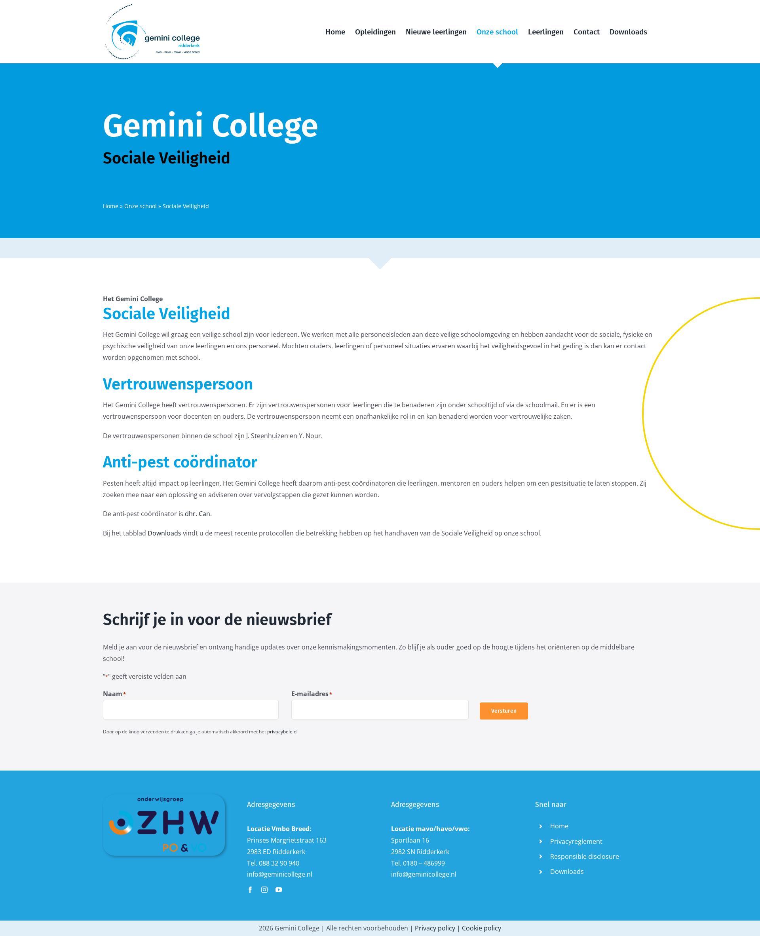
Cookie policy (481, 928)
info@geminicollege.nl (279, 874)
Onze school (140, 206)
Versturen (504, 711)
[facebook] (250, 890)
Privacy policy (435, 928)
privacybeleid (281, 731)
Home (110, 206)
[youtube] (279, 890)
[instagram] (264, 890)
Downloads (164, 533)
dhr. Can (197, 513)
